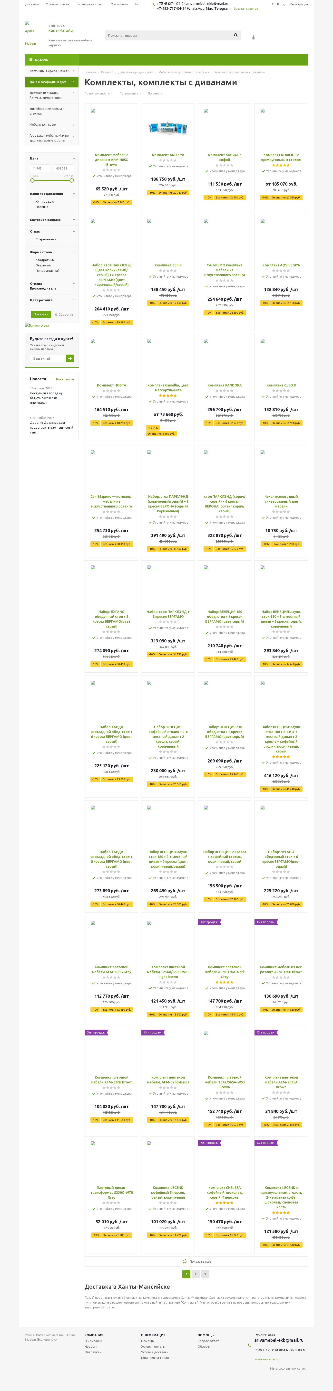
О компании (93, 1341)
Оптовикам (93, 1352)
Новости (91, 1346)
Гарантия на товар (155, 1357)
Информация (153, 1335)
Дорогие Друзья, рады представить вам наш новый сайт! (51, 427)
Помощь (206, 1335)
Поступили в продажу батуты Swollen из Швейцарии (46, 397)
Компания (94, 1335)
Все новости (65, 379)
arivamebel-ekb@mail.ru (207, 3)
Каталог (42, 59)
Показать (41, 314)
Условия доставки (154, 1352)
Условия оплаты (153, 1346)
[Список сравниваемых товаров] (254, 39)
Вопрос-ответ (208, 1341)
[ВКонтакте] (274, 1376)
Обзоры (204, 1346)
